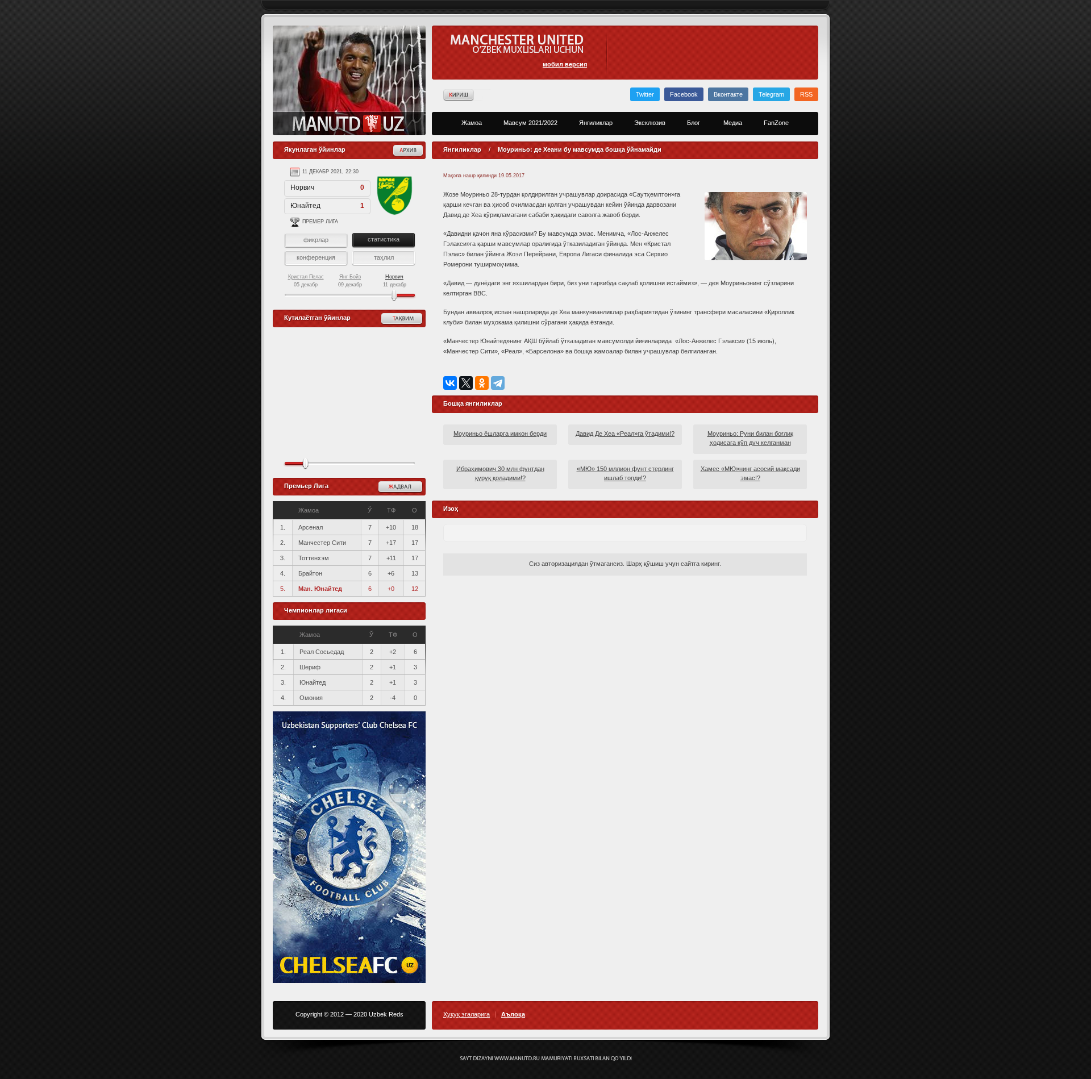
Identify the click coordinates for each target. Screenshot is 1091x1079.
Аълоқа (513, 1014)
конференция (316, 257)
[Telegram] (498, 383)
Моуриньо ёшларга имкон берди (500, 433)
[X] (466, 383)
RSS (806, 94)
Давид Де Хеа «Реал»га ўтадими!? (625, 433)
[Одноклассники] (482, 383)
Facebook (684, 94)
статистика (383, 239)
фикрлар (315, 239)
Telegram (771, 94)
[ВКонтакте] (450, 383)
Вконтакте (728, 94)
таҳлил (384, 257)
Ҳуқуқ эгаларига (466, 1014)
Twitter (645, 94)
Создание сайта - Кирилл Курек (546, 1058)
